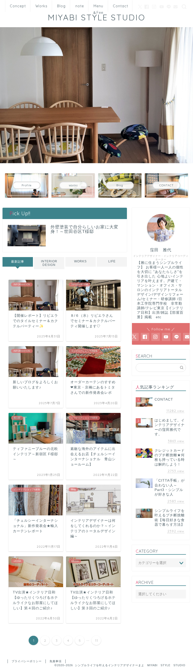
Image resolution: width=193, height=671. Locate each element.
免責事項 (56, 661)
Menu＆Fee (98, 8)
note (79, 6)
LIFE (111, 261)
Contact (120, 6)
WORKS (80, 261)
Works (41, 6)
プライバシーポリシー (27, 661)
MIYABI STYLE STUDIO (101, 17)
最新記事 (17, 261)
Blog (61, 6)
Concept (18, 6)
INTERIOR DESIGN (49, 263)
